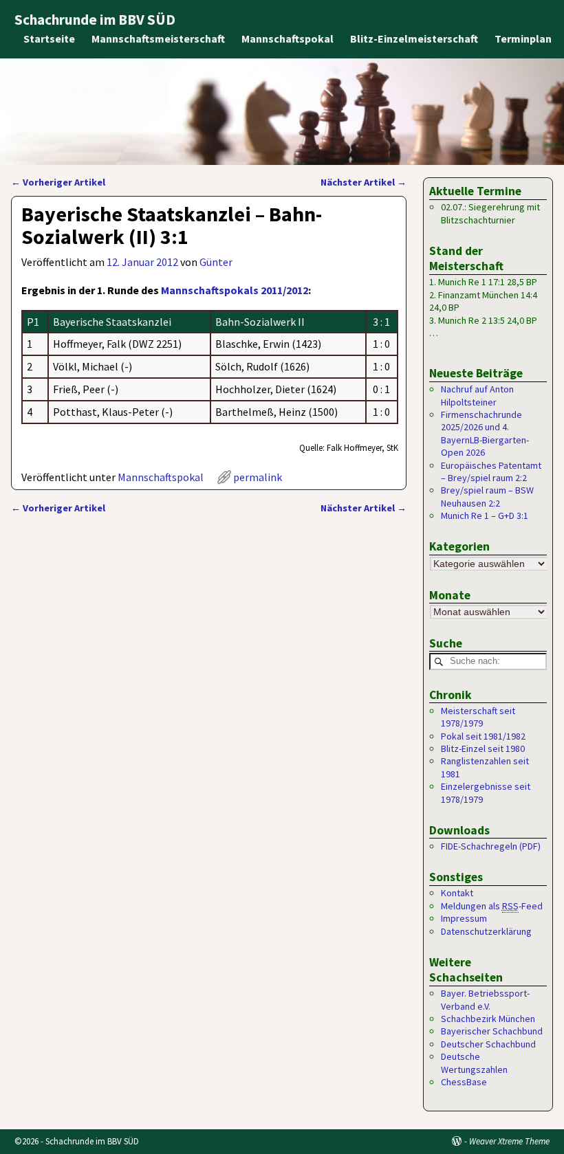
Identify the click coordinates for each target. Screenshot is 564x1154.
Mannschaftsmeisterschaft (158, 38)
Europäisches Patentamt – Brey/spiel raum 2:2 (491, 471)
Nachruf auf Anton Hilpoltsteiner (477, 395)
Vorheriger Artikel (58, 182)
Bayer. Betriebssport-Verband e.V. (485, 999)
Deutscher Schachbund (488, 1044)
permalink (257, 477)
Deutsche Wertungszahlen (474, 1062)
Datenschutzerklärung (486, 931)
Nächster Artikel (363, 182)
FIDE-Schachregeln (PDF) (491, 846)
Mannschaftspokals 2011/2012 (234, 290)
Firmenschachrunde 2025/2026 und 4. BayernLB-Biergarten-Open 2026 (485, 433)
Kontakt (457, 893)
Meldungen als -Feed (492, 906)
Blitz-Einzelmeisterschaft (414, 38)
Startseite (49, 38)
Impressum (464, 918)
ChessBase (464, 1082)
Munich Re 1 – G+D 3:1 (484, 515)
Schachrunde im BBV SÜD (94, 19)
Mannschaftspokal (287, 38)
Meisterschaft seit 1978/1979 (478, 716)
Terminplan (523, 38)
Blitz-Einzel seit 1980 (483, 748)
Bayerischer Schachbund (492, 1031)
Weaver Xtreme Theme (509, 1141)
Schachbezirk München (488, 1018)
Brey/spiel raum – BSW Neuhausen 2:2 (487, 496)
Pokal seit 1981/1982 (483, 736)
